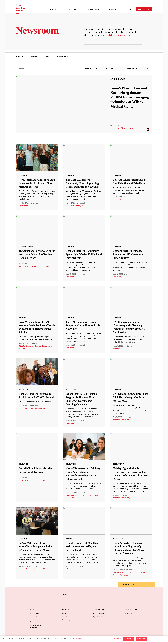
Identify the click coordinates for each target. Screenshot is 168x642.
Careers (112, 9)
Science (38, 346)
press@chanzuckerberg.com (116, 35)
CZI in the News (126, 128)
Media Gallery (62, 56)
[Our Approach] (21, 9)
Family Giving (81, 205)
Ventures (22, 348)
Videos (47, 56)
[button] (100, 69)
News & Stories (92, 9)
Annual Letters (35, 617)
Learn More (79, 638)
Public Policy (140, 572)
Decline (129, 638)
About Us (53, 9)
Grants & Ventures (99, 613)
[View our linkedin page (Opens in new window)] (92, 594)
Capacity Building (99, 617)
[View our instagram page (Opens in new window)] (81, 594)
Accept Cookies (141, 638)
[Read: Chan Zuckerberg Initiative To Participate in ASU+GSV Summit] (37, 392)
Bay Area (22, 266)
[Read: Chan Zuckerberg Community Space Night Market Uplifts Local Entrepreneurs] (84, 248)
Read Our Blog (144, 9)
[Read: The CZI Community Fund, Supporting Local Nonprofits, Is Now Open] (84, 319)
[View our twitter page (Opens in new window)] (98, 594)
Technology (46, 346)
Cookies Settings (116, 638)
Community (115, 128)
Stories (34, 56)
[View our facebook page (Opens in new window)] (75, 594)
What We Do (71, 9)
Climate (22, 346)
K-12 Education (81, 495)
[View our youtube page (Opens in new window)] (103, 594)
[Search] (131, 9)
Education (30, 346)
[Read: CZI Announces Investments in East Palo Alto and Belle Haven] (131, 176)
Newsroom (20, 56)
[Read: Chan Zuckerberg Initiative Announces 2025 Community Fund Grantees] (131, 248)
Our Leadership (35, 613)
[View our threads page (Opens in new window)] (86, 594)
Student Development (121, 575)
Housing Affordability (37, 569)
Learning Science (34, 483)
